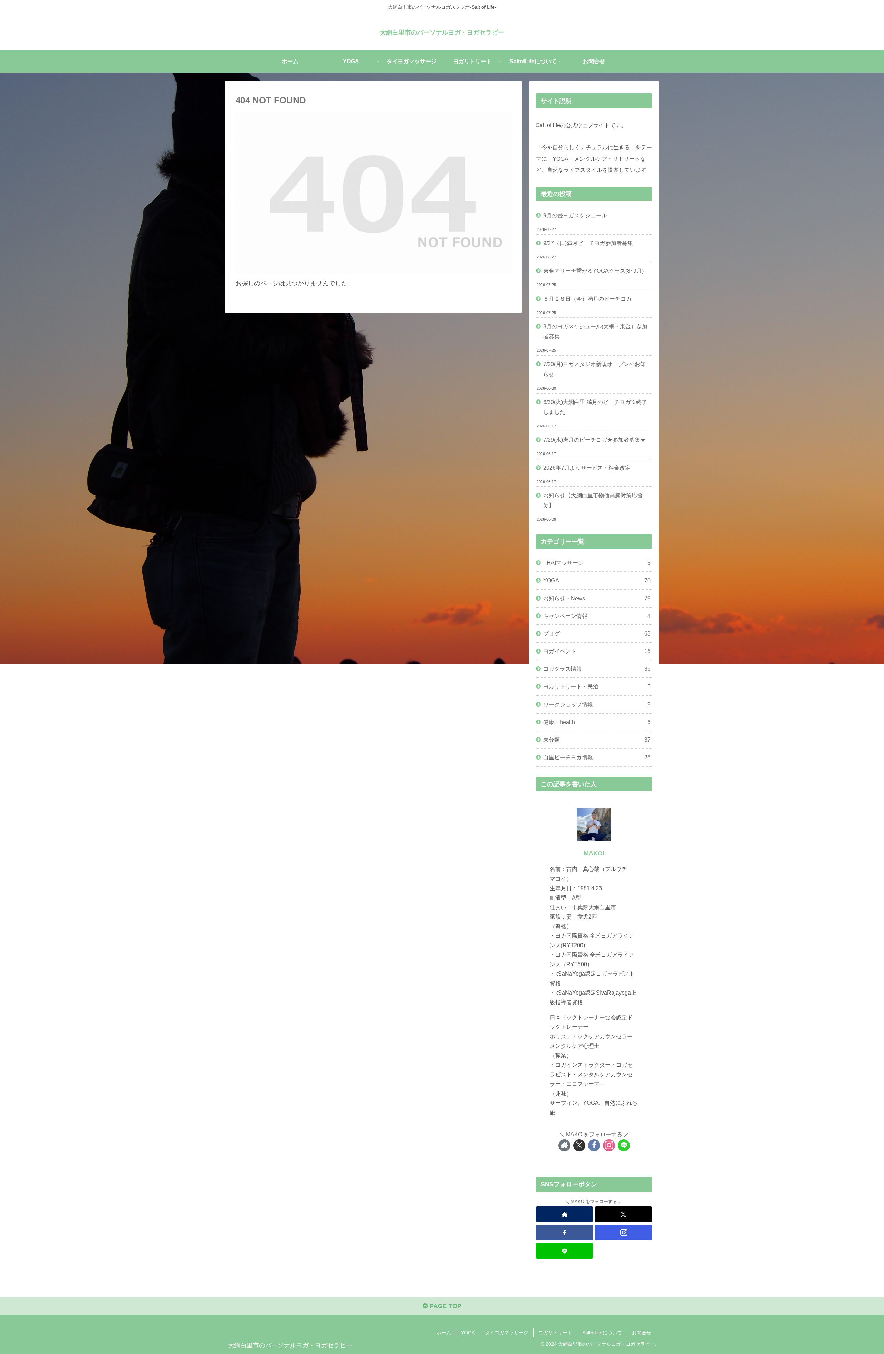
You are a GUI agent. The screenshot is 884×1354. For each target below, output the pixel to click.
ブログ (597, 633)
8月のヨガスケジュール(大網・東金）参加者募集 (595, 331)
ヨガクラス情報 (597, 669)
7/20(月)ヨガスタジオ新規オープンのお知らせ (594, 369)
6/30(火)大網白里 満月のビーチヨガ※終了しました (595, 407)
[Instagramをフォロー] (609, 1145)
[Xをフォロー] (579, 1145)
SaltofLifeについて (602, 1332)
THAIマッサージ (597, 563)
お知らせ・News (597, 598)
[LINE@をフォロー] (624, 1145)
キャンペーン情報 (597, 616)
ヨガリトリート (555, 1332)
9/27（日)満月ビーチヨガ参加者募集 (588, 243)
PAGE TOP (444, 1306)
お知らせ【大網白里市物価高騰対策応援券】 (593, 500)
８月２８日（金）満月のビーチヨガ (587, 298)
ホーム (443, 1332)
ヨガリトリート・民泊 (597, 686)
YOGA (597, 580)
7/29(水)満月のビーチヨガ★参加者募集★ (594, 439)
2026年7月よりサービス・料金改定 (587, 467)
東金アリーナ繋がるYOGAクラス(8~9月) (593, 270)
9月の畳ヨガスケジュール (575, 215)
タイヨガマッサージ (506, 1332)
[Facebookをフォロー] (594, 1145)
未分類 (597, 739)
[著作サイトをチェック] (564, 1145)
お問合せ (641, 1332)
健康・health (597, 722)
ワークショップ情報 (597, 704)
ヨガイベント (597, 651)
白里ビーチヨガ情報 (597, 757)
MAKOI (594, 853)
